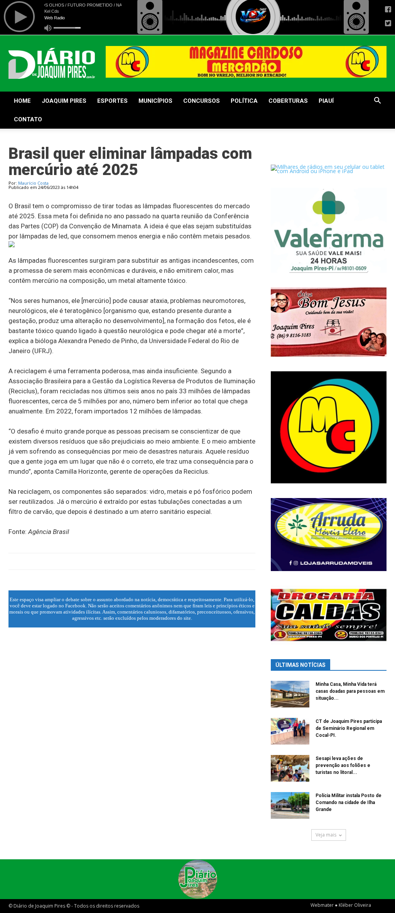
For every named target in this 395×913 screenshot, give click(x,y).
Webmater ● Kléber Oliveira (341, 905)
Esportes (112, 100)
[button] (377, 101)
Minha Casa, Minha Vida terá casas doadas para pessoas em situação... (350, 691)
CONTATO (28, 119)
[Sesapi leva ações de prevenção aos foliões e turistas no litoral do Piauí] (290, 768)
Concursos (201, 100)
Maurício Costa (33, 183)
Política (244, 100)
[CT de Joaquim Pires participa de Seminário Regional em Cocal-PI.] (290, 731)
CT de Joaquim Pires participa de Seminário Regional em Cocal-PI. (349, 728)
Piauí (326, 100)
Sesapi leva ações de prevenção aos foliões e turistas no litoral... (343, 765)
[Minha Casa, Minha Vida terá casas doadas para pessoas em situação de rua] (290, 694)
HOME (22, 100)
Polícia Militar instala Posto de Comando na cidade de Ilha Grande (348, 802)
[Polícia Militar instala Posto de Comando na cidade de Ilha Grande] (290, 805)
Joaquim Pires (64, 100)
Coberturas (288, 100)
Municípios (155, 100)
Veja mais (326, 834)
